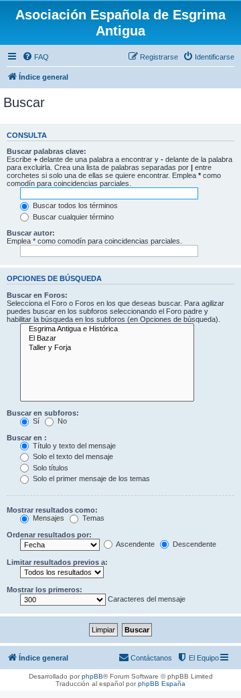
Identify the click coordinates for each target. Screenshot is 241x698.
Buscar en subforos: (43, 413)
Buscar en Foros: (37, 295)
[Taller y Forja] (107, 348)
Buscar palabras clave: (46, 151)
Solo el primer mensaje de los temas (90, 478)
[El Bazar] (107, 338)
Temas (92, 518)
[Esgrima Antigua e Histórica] (107, 329)
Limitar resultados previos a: (57, 562)
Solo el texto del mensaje (72, 456)
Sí (35, 421)
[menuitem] (35, 57)
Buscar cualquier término (72, 217)
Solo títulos (49, 468)
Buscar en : (27, 438)
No (61, 421)
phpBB (92, 676)
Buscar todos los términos (74, 205)
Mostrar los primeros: (44, 590)
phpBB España (161, 683)
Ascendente (134, 544)
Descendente (193, 544)
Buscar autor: (31, 233)
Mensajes (47, 518)
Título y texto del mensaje (73, 446)
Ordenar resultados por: (49, 535)
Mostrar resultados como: (52, 510)
